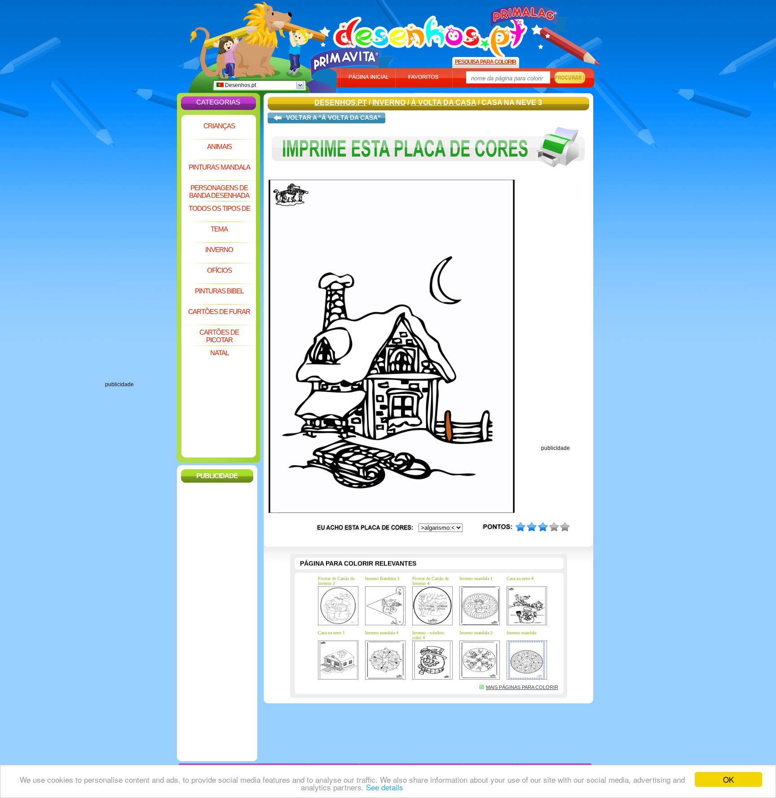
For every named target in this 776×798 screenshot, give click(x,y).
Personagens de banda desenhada (219, 191)
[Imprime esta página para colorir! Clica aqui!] (428, 174)
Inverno (219, 249)
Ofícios (219, 270)
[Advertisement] (141, 246)
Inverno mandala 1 (476, 578)
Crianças (219, 126)
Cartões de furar (219, 311)
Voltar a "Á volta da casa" (333, 117)
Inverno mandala (521, 632)
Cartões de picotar (219, 336)
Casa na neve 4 (520, 578)
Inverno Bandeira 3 (382, 578)
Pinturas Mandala (219, 167)
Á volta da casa (443, 102)
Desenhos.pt (240, 85)
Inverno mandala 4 (381, 632)
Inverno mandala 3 (476, 632)
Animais (219, 146)
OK (728, 779)
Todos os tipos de (219, 208)
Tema (219, 229)
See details (384, 787)
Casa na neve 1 (331, 632)
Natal (219, 353)
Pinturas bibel (219, 291)
